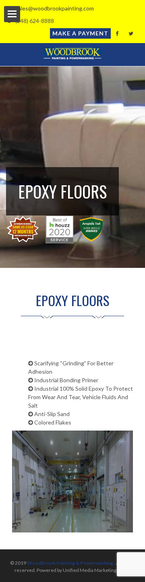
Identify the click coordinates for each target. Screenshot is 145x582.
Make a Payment (80, 33)
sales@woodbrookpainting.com (53, 8)
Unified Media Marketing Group (97, 570)
